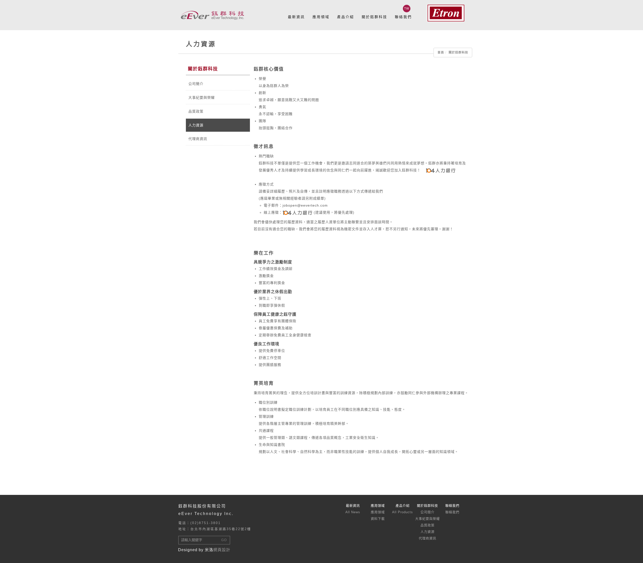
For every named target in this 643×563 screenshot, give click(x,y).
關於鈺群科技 (374, 17)
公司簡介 (195, 84)
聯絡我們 (403, 17)
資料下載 (378, 519)
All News (352, 512)
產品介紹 (345, 17)
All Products (402, 512)
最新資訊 (296, 17)
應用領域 (321, 17)
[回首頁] (212, 15)
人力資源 (195, 125)
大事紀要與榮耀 (201, 98)
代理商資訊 (197, 139)
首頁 (441, 52)
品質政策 (195, 111)
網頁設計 (221, 550)
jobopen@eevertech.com (305, 205)
